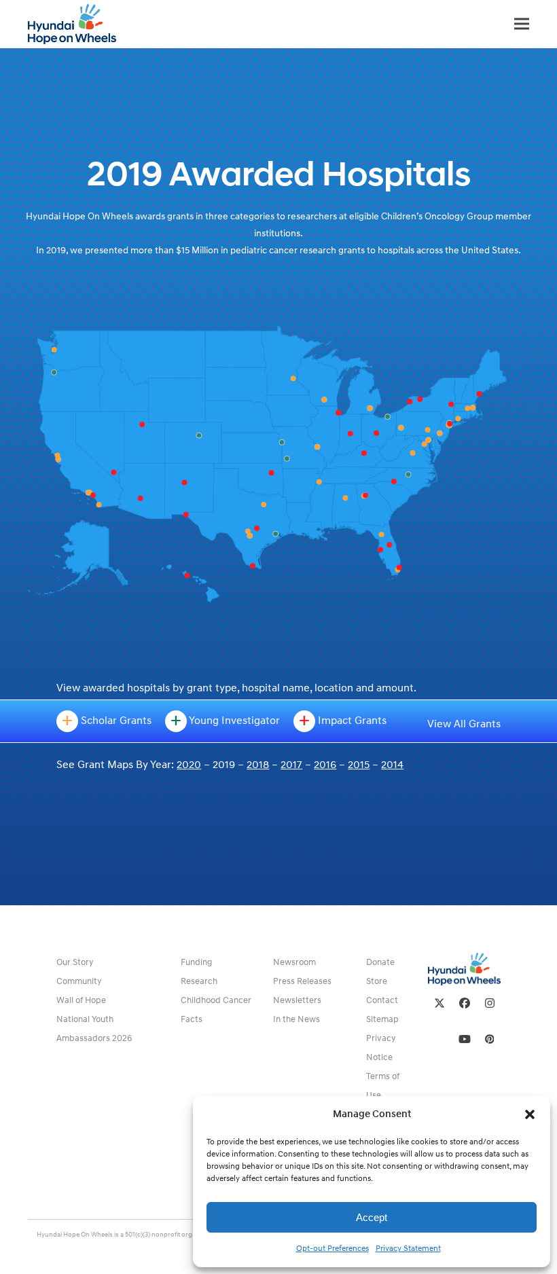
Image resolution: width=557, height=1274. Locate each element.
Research (199, 981)
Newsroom (294, 962)
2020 (189, 764)
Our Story (75, 962)
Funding (196, 962)
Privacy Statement (408, 1248)
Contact (382, 1000)
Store (376, 981)
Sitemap (382, 1019)
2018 (258, 764)
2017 (291, 764)
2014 (392, 764)
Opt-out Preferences (332, 1248)
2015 (359, 764)
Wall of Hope (81, 1000)
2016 (325, 764)
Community (79, 981)
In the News (296, 1019)
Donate (380, 962)
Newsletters (297, 1000)
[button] (530, 1114)
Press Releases (302, 981)
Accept (371, 1217)
